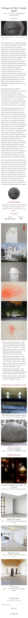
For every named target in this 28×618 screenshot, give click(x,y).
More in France (14, 455)
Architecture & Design (14, 447)
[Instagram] (16, 614)
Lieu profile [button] (14, 213)
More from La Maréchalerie (14, 385)
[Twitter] (13, 614)
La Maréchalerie (14, 201)
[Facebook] (11, 614)
